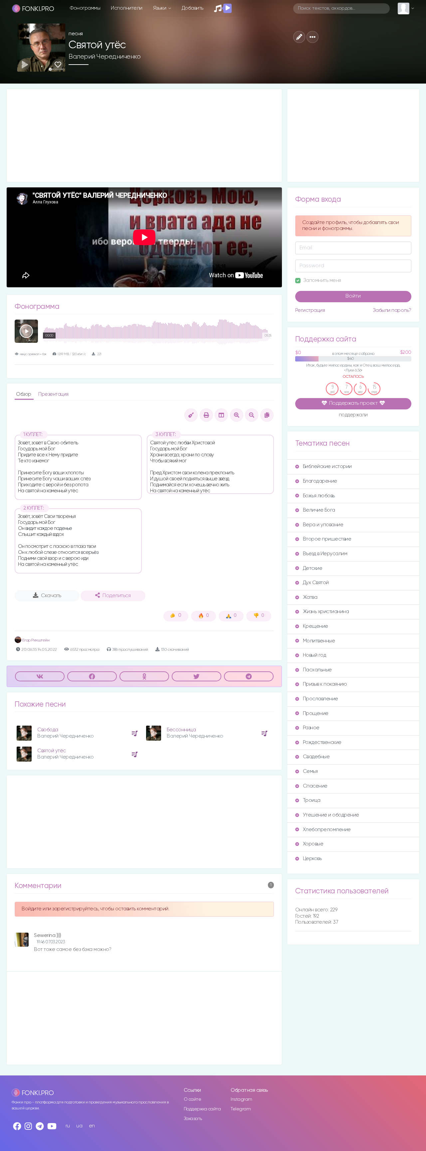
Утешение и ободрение (331, 814)
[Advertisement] (144, 135)
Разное (311, 727)
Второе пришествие (327, 539)
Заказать (193, 1118)
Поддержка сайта (202, 1109)
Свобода (47, 729)
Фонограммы (85, 8)
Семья (310, 771)
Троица (311, 800)
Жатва (310, 597)
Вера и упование (323, 524)
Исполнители (126, 8)
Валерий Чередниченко (104, 56)
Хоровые (313, 843)
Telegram (241, 1109)
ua (79, 1125)
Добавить (192, 8)
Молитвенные (319, 640)
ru (68, 1125)
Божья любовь (319, 495)
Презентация (53, 394)
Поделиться (116, 595)
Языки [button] (160, 8)
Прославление (320, 698)
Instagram (241, 1099)
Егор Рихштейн (35, 640)
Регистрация (310, 310)
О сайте (192, 1099)
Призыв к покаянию (325, 684)
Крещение (315, 626)
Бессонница (181, 729)
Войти (353, 296)
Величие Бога (319, 510)
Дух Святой (316, 582)
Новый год (314, 655)
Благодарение (320, 481)
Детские (312, 568)
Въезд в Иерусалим (325, 553)
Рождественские (322, 742)
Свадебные (316, 756)
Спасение (315, 786)
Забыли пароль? (392, 310)
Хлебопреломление (327, 829)
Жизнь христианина (326, 611)
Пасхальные (317, 669)
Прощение (315, 713)
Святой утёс (51, 750)
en (92, 1125)
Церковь (312, 858)
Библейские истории (327, 466)
